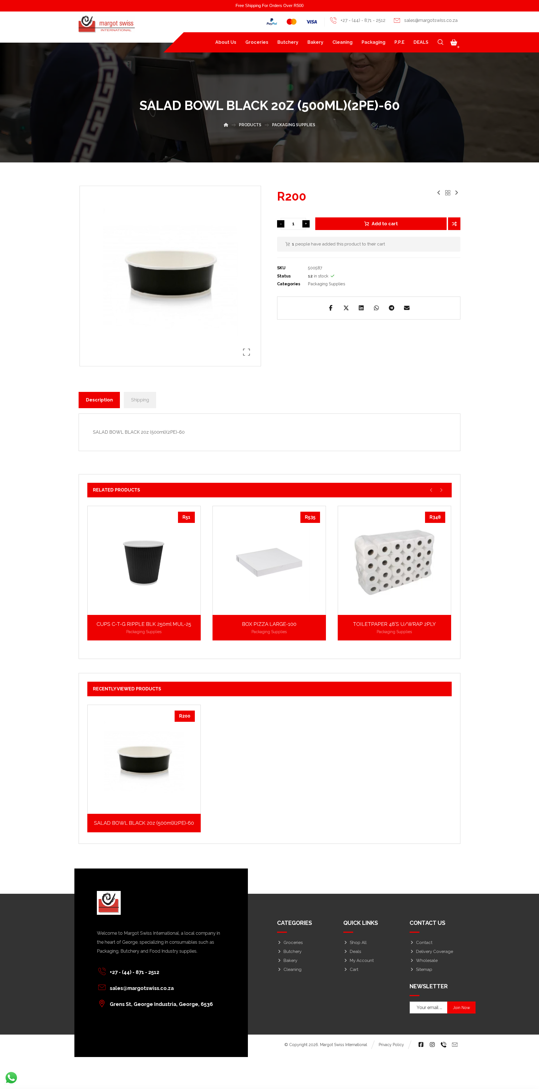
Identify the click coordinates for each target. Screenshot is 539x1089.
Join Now (461, 1007)
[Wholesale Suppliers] (107, 24)
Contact (424, 942)
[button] (453, 42)
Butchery (293, 951)
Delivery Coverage (434, 951)
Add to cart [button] (147, 606)
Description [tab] (99, 400)
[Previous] (431, 490)
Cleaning (293, 969)
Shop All (358, 942)
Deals (355, 951)
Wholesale (427, 960)
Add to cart (385, 223)
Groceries (293, 942)
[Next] (441, 490)
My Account (362, 960)
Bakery (290, 960)
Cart (354, 969)
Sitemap (424, 969)
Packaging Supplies (326, 283)
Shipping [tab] (140, 400)
